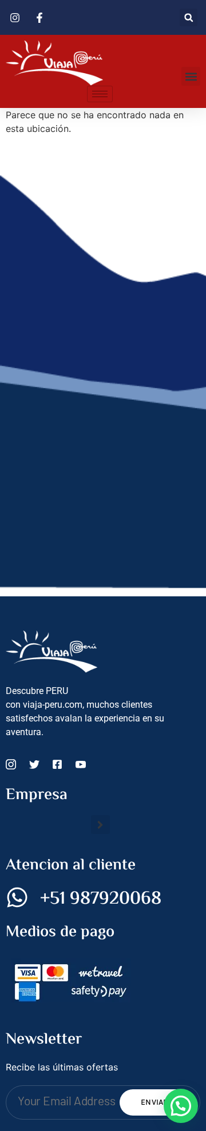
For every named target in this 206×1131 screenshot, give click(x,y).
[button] (188, 17)
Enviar (155, 1102)
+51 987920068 (100, 899)
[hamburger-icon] (100, 94)
